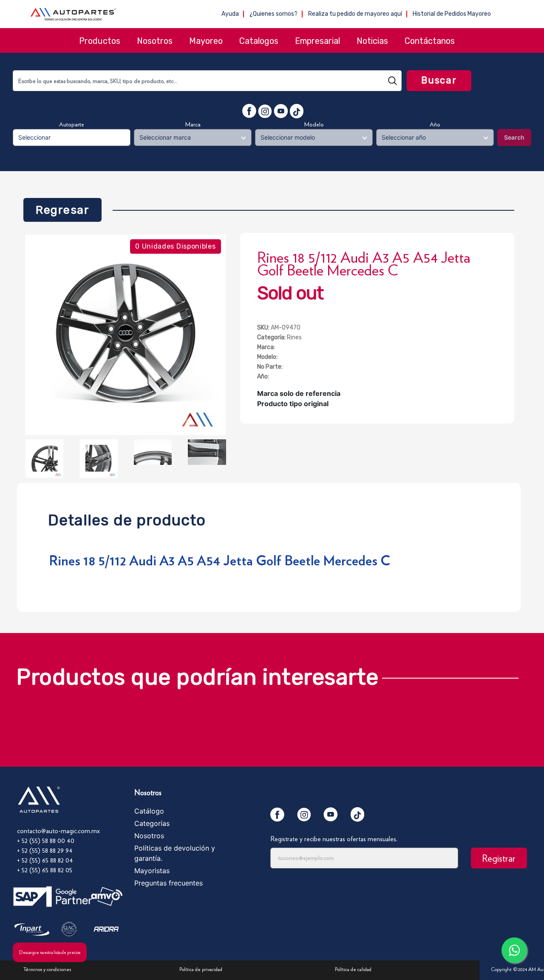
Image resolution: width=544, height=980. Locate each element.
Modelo (314, 124)
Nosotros (155, 41)
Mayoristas (152, 870)
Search (514, 137)
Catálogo (149, 811)
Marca (193, 124)
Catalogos (258, 41)
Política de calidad (353, 969)
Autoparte (71, 124)
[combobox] (207, 80)
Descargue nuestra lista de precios (49, 952)
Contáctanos (430, 41)
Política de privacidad (200, 969)
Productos (99, 41)
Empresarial (317, 41)
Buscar (439, 80)
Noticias (372, 41)
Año (435, 124)
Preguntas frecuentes (168, 883)
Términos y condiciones (47, 969)
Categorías (152, 823)
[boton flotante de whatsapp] (514, 950)
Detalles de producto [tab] (127, 518)
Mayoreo (206, 41)
